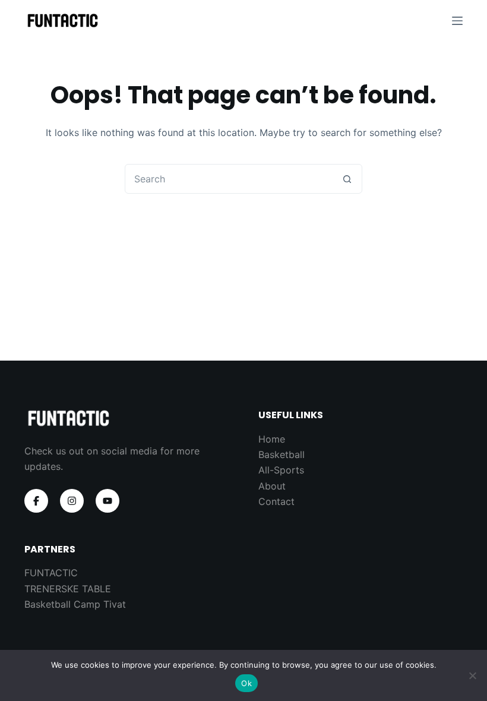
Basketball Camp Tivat (75, 604)
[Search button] (347, 179)
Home (271, 439)
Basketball (281, 454)
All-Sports (281, 470)
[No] (472, 675)
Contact (276, 501)
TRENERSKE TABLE (67, 589)
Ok (246, 683)
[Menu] (457, 20)
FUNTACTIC (51, 573)
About (272, 486)
